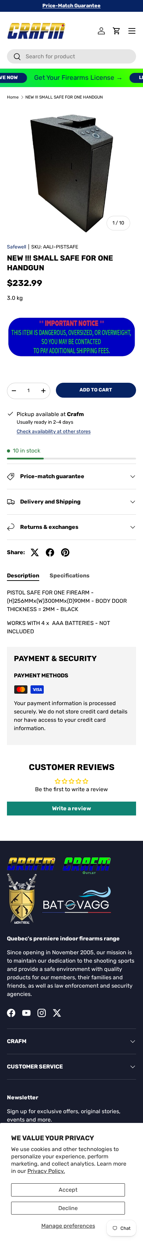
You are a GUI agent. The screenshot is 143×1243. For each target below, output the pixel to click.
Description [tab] (23, 575)
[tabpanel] (71, 612)
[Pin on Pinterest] (65, 552)
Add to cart (95, 390)
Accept (68, 1189)
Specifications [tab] (70, 575)
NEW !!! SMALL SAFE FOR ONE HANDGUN (64, 97)
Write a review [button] (71, 808)
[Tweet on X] (34, 552)
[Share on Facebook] (50, 552)
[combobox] (71, 56)
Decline (68, 1208)
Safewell (16, 247)
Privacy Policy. (46, 1171)
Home (13, 97)
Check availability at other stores (54, 431)
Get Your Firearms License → (74, 78)
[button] (116, 31)
